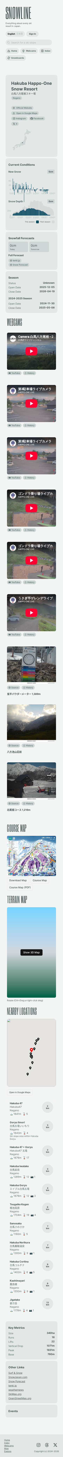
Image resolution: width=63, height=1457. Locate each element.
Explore (7, 1451)
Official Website (24, 108)
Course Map (40, 880)
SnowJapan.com (17, 1377)
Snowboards (17, 58)
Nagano (16, 98)
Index (47, 50)
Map (6, 1448)
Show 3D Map (31, 952)
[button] (22, 142)
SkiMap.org (15, 1394)
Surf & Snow (15, 1372)
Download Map (18, 880)
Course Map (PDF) (20, 887)
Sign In (32, 34)
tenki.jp (12, 1385)
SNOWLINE (18, 12)
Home (14, 50)
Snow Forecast (16, 1381)
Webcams (31, 50)
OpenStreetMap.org (19, 1398)
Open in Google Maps (26, 113)
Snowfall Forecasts (21, 238)
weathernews (16, 1389)
